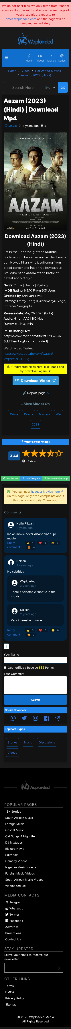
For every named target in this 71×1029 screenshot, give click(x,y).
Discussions (47, 742)
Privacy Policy (15, 998)
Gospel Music (14, 830)
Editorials (11, 855)
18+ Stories (13, 811)
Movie (12, 126)
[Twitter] (24, 719)
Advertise (12, 927)
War (58, 414)
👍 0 (29, 630)
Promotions (13, 933)
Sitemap (11, 1004)
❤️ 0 (42, 542)
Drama (28, 414)
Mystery (44, 414)
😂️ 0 (54, 542)
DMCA (9, 992)
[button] (7, 58)
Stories (12, 742)
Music (28, 742)
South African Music (19, 818)
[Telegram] (58, 719)
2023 (35, 424)
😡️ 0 (31, 547)
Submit (35, 699)
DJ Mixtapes (14, 842)
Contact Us (13, 939)
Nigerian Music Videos (20, 867)
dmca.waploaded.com (21, 19)
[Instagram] (35, 719)
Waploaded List (16, 886)
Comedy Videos (16, 861)
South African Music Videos (24, 879)
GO (63, 87)
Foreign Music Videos (20, 873)
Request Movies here (46, 491)
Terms (9, 986)
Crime (14, 414)
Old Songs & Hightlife (20, 836)
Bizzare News (14, 848)
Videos (12, 752)
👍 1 (30, 542)
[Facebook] (47, 719)
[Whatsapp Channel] (13, 719)
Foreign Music (14, 824)
